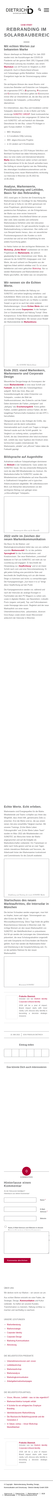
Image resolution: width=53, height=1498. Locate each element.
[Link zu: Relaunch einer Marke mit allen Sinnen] (37, 1148)
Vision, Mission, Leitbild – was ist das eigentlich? (28, 1397)
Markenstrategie (14, 1329)
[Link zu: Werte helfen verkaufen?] (15, 1148)
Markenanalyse (13, 1373)
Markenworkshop (14, 1369)
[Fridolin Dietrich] (12, 1018)
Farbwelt (8, 388)
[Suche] (38, 10)
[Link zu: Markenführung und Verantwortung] (15, 1104)
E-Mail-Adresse (44, 1210)
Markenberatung (14, 1324)
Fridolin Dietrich (27, 996)
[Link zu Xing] (42, 1490)
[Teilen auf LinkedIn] (38, 1053)
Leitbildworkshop (14, 1365)
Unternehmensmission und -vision (21, 1361)
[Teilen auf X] (15, 1053)
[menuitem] (38, 10)
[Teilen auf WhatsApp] (22, 1053)
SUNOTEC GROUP (21, 114)
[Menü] (45, 10)
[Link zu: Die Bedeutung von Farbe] (37, 1126)
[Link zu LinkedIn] (33, 1490)
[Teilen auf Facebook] (8, 1053)
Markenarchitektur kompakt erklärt (21, 1401)
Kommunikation (27, 1301)
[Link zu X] (47, 1490)
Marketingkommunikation (17, 1377)
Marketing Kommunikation (18, 1341)
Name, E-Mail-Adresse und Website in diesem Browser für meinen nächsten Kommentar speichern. (25, 1230)
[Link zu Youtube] (29, 1490)
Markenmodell (17, 550)
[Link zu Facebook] (38, 1490)
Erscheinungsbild (25, 407)
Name (43, 1200)
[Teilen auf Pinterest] (30, 1053)
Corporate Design (14, 1337)
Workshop (36, 268)
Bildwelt (10, 465)
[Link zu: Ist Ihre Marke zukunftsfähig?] (37, 1104)
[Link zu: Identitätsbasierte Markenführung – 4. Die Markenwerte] (15, 1082)
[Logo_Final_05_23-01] (22, 10)
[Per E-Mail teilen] (45, 1053)
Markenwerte (23, 253)
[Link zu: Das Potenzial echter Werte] (37, 1082)
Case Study (26, 25)
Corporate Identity (14, 1333)
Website (43, 1218)
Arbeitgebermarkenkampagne (19, 1381)
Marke (6, 160)
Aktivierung (11, 1345)
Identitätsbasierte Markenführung (21, 1413)
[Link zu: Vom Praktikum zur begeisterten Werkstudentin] (15, 1126)
